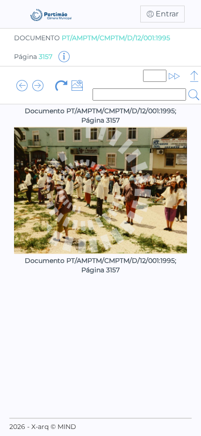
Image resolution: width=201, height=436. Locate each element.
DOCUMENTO (92, 38)
